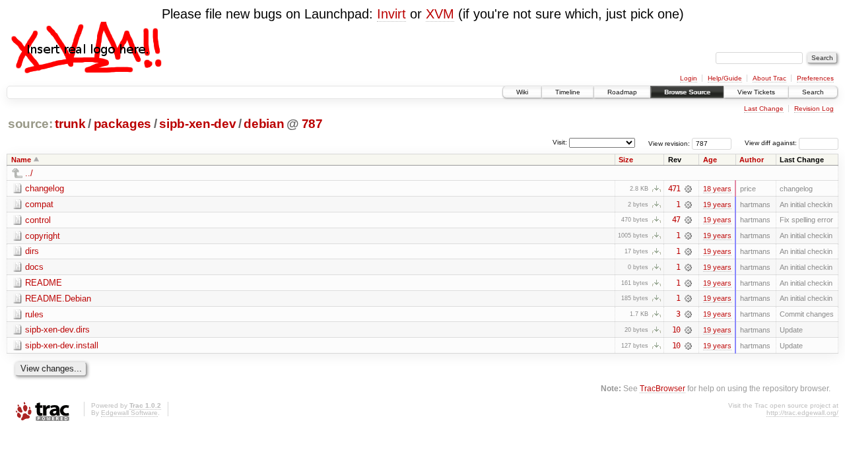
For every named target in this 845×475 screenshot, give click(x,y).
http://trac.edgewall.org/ (802, 412)
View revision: (669, 142)
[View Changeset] (688, 188)
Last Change (764, 108)
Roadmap (622, 92)
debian (264, 124)
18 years (717, 189)
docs (34, 267)
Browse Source (687, 92)
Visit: (560, 142)
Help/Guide (725, 78)
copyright (42, 236)
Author (751, 160)
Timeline (567, 92)
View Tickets (756, 92)
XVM (440, 14)
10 (676, 329)
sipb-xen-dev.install (61, 345)
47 (676, 219)
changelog (44, 188)
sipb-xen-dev (197, 124)
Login (688, 78)
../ (29, 173)
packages (122, 124)
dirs (32, 251)
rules (34, 314)
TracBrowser (662, 388)
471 (674, 188)
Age (710, 160)
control (38, 220)
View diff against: (772, 142)
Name (21, 160)
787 (312, 124)
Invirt (391, 14)
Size (626, 160)
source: (30, 124)
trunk (70, 124)
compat (39, 204)
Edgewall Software (129, 412)
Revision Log (814, 108)
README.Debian (58, 298)
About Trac (769, 78)
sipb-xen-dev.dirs (57, 329)
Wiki (522, 92)
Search (813, 92)
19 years (717, 204)
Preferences (815, 78)
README (43, 283)
